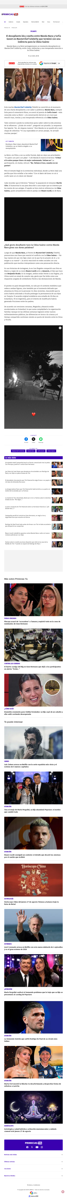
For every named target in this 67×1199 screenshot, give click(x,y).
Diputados (25, 22)
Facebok (26, 442)
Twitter (33, 442)
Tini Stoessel (56, 22)
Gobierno (11, 22)
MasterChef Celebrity (22, 107)
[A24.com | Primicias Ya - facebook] (27, 1147)
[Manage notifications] (63, 1191)
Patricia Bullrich (35, 22)
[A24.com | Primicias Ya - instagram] (42, 1147)
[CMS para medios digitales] (33, 1196)
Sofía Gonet (41, 451)
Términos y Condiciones (33, 1185)
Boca (48, 22)
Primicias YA (7, 27)
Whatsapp (40, 442)
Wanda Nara (31, 451)
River (43, 22)
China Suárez (51, 451)
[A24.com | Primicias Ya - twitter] (32, 1147)
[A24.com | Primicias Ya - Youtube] (37, 1147)
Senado (18, 22)
